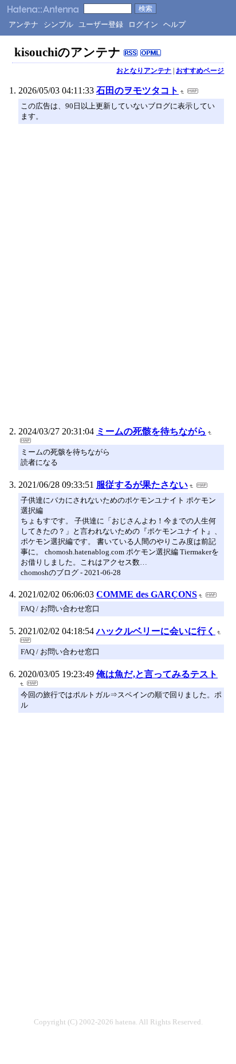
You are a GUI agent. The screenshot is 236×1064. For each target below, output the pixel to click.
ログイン (143, 24)
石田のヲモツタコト (137, 90)
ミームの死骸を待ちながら (151, 431)
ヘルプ (174, 24)
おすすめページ (200, 71)
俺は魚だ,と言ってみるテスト (157, 674)
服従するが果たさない (142, 485)
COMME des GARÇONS (146, 594)
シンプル (58, 24)
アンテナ (23, 24)
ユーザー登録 (100, 24)
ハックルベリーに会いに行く (155, 631)
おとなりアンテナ (143, 71)
